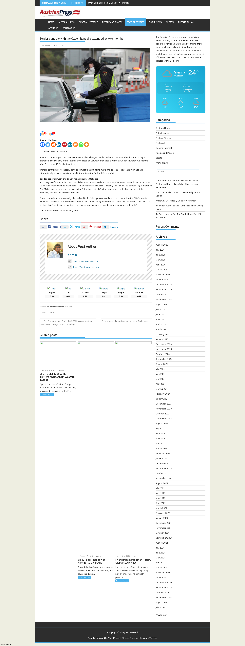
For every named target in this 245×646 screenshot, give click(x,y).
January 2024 (162, 398)
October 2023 (163, 413)
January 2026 (162, 279)
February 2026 (163, 274)
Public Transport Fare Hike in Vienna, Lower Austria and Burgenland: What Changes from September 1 (177, 184)
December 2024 (164, 344)
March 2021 (161, 567)
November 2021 (164, 527)
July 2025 (160, 309)
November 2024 (164, 349)
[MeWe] (69, 144)
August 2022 (162, 483)
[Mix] (75, 144)
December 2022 (164, 463)
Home (51, 22)
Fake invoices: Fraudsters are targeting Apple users (125, 321)
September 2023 (164, 418)
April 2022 (161, 503)
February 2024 (163, 393)
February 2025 (163, 334)
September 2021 (164, 537)
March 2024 (161, 388)
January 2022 (162, 517)
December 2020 (164, 582)
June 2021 (160, 552)
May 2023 (160, 438)
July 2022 (160, 488)
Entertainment (163, 133)
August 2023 (162, 423)
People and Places (112, 22)
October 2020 (163, 592)
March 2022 (161, 508)
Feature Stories (135, 22)
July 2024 (160, 368)
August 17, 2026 (86, 556)
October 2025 (163, 294)
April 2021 (161, 562)
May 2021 (160, 557)
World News (155, 22)
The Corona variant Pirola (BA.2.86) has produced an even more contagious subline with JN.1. (66, 323)
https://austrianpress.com (86, 267)
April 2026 (161, 264)
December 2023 (164, 403)
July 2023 (160, 428)
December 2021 (164, 522)
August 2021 (162, 542)
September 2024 (164, 359)
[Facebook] (42, 144)
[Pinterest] (64, 144)
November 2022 (164, 468)
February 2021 (163, 572)
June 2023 (160, 433)
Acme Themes (150, 637)
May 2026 (160, 259)
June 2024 (160, 373)
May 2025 (160, 319)
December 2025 (164, 284)
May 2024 (160, 378)
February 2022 (163, 512)
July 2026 (160, 249)
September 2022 (164, 478)
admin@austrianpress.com (86, 261)
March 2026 (161, 269)
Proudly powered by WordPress (104, 637)
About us (53, 28)
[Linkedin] (58, 144)
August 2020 (162, 602)
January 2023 (162, 458)
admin (64, 45)
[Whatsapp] (81, 144)
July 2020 (160, 607)
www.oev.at (161, 614)
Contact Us (69, 28)
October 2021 (163, 532)
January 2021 (162, 577)
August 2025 (162, 304)
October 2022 (163, 473)
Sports (170, 22)
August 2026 (162, 244)
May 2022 (160, 498)
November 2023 (164, 408)
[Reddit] (53, 144)
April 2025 (161, 324)
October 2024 (163, 354)
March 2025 (161, 329)
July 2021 (160, 547)
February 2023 (163, 453)
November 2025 (164, 289)
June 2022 (160, 493)
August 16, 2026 (123, 556)
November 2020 (164, 587)
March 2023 (161, 448)
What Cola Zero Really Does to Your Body (108, 2)
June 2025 (160, 314)
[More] (86, 144)
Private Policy (186, 22)
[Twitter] (47, 144)
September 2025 (164, 299)
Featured (160, 142)
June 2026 (160, 254)
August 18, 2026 (48, 370)
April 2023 (161, 443)
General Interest (88, 22)
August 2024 (162, 364)
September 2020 (164, 597)
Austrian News (66, 22)
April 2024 (161, 383)
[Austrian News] (42, 21)
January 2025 (162, 339)
